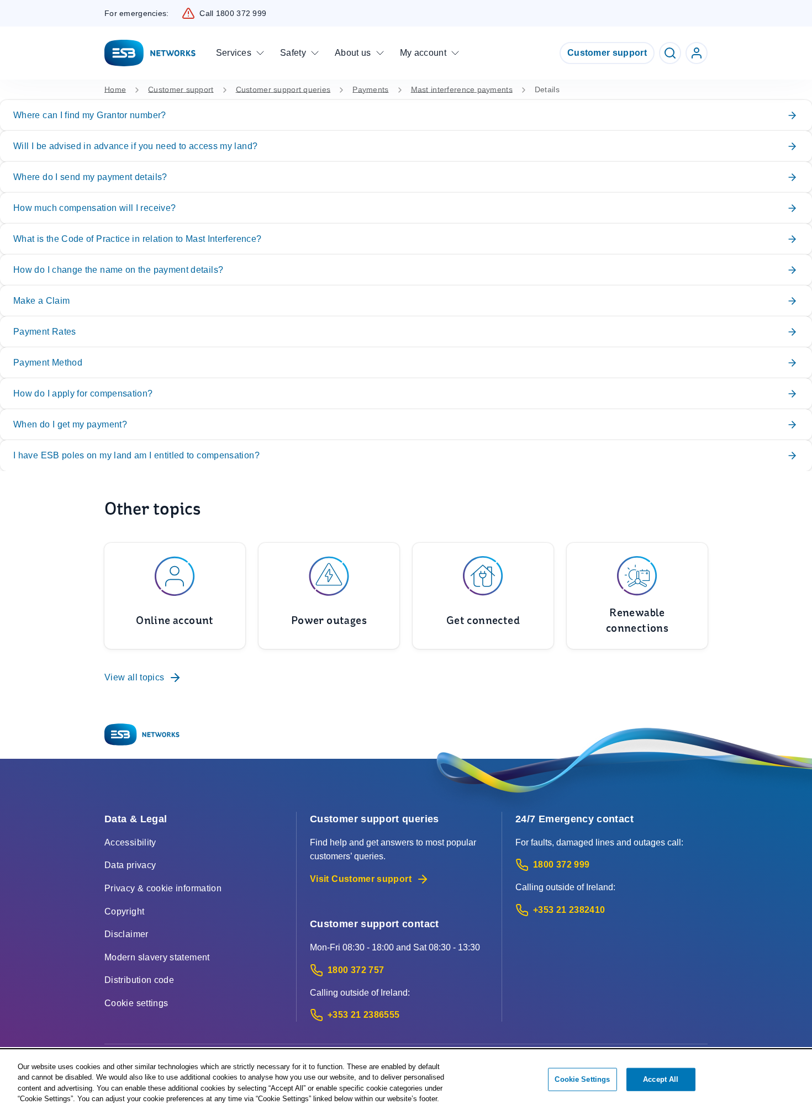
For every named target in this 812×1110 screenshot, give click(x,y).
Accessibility (130, 842)
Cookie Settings (582, 1079)
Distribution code (139, 980)
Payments (370, 89)
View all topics (134, 677)
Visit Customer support (361, 879)
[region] (406, 1080)
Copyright (124, 911)
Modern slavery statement (157, 957)
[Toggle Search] (670, 53)
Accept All (660, 1079)
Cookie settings (136, 1003)
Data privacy (130, 865)
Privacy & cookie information (163, 888)
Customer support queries (283, 89)
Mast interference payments (462, 89)
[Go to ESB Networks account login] (697, 53)
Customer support (607, 52)
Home (115, 89)
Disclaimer (126, 934)
